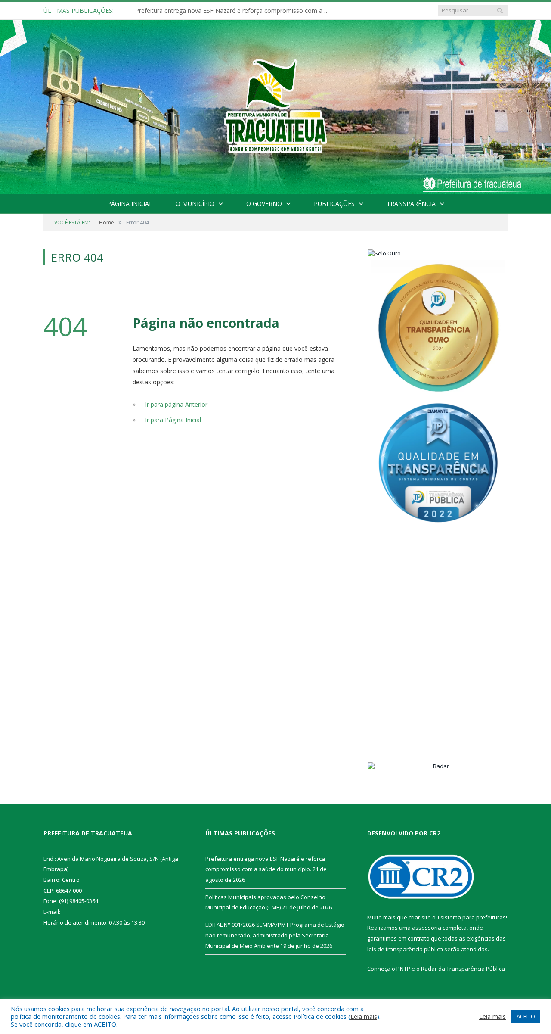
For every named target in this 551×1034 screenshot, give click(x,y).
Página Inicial (129, 203)
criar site (420, 917)
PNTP (403, 968)
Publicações (334, 203)
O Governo (264, 203)
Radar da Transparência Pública (463, 968)
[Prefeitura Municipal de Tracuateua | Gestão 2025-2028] (275, 117)
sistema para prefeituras (473, 917)
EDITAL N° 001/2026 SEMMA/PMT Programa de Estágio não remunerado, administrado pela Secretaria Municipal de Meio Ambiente (274, 935)
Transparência (411, 203)
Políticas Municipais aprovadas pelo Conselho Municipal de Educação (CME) (234, 11)
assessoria (426, 927)
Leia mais (363, 1016)
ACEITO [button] (526, 1016)
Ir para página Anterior (176, 404)
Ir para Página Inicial (173, 420)
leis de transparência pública (405, 949)
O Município (195, 203)
